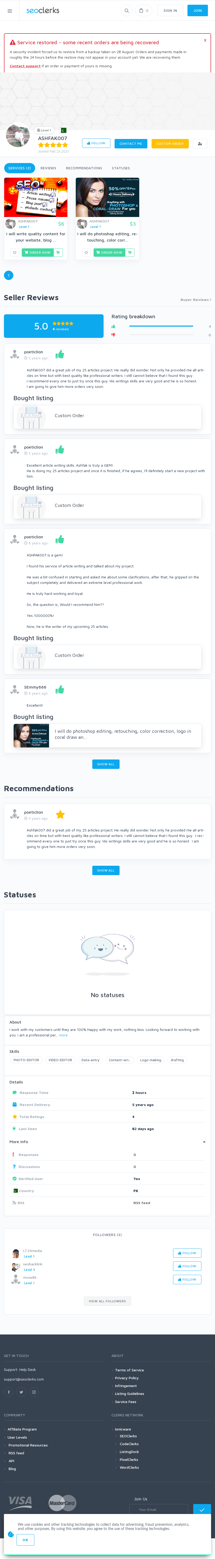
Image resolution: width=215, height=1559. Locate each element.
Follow (97, 143)
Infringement (126, 1385)
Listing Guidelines (129, 1393)
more (63, 1035)
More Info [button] (18, 1141)
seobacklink (32, 1264)
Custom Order (170, 144)
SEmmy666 (35, 687)
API (11, 1461)
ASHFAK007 (52, 138)
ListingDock (129, 1451)
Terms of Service (129, 1370)
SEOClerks (128, 1436)
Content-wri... (120, 1060)
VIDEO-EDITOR (60, 1060)
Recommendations (84, 168)
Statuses (121, 168)
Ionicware (123, 1429)
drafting (177, 1060)
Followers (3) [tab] (107, 1234)
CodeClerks (129, 1443)
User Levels (17, 1437)
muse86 (29, 1277)
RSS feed (141, 1202)
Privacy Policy (127, 1378)
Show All (106, 764)
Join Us (140, 1498)
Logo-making (150, 1060)
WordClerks (129, 1467)
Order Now (40, 252)
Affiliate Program (22, 1429)
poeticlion (33, 351)
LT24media (32, 1250)
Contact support (25, 66)
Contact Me (131, 144)
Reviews (48, 168)
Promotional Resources (28, 1445)
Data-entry (90, 1060)
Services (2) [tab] (19, 168)
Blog (12, 1468)
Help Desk (27, 1369)
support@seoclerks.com (24, 1379)
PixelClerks (129, 1459)
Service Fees (125, 1401)
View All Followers (107, 1301)
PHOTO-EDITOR (26, 1060)
